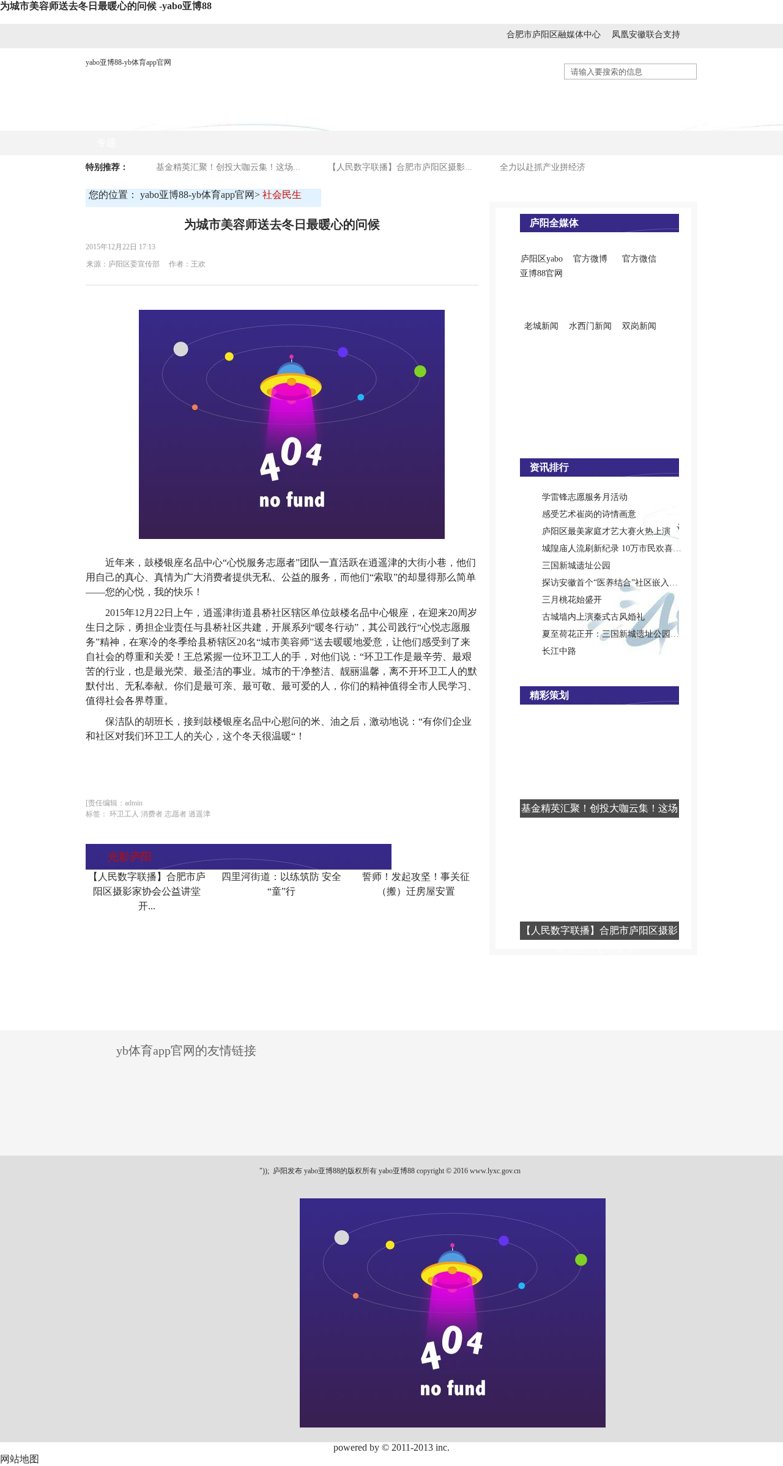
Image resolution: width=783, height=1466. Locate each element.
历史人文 (541, 118)
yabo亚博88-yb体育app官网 (128, 62)
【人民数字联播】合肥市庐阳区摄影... (400, 167)
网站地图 (19, 1459)
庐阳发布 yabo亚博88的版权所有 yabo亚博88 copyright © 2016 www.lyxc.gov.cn (396, 1171)
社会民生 (480, 118)
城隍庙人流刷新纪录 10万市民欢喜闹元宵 (620, 548)
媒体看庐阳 (291, 118)
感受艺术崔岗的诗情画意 (589, 514)
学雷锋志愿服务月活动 (585, 497)
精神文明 (602, 118)
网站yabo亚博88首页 (140, 118)
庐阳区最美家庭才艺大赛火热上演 (606, 531)
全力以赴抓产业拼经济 (542, 167)
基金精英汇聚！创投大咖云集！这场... (228, 167)
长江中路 (559, 651)
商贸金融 (357, 118)
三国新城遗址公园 (576, 565)
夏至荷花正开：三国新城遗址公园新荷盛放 (623, 634)
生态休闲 (663, 118)
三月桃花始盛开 (572, 599)
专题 (106, 142)
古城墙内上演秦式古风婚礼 (593, 616)
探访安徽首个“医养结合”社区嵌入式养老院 (622, 582)
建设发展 (419, 118)
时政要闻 (225, 118)
